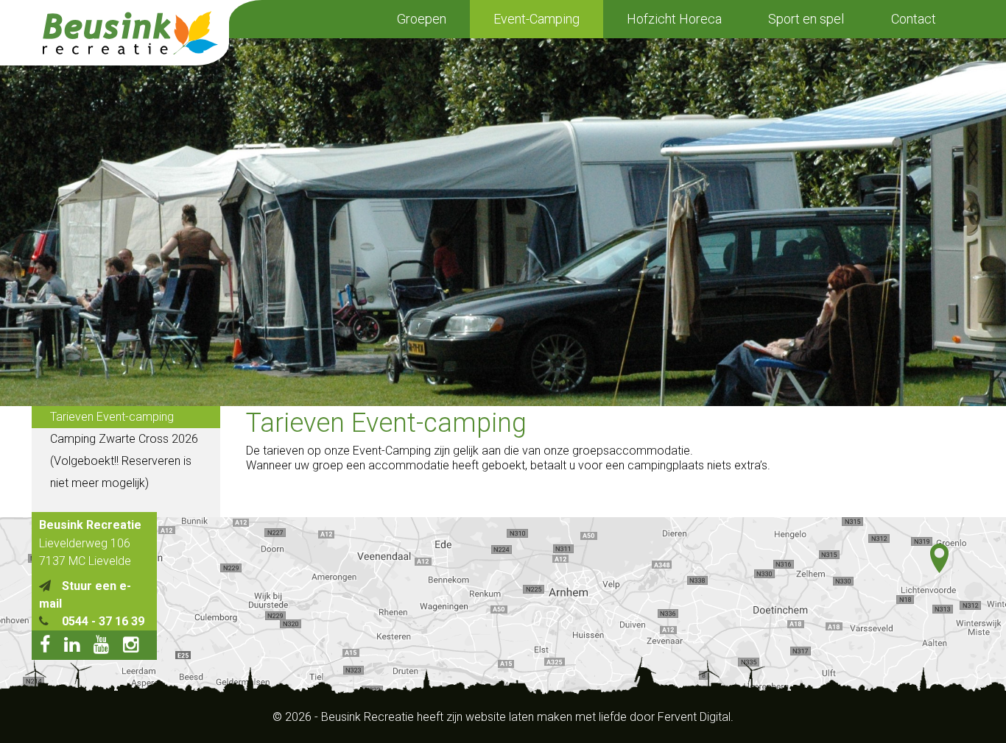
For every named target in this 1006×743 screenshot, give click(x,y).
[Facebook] (50, 647)
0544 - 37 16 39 (103, 621)
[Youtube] (107, 647)
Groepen (421, 18)
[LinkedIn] (77, 647)
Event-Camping (536, 18)
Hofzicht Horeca (674, 18)
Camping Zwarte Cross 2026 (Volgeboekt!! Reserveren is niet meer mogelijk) (124, 461)
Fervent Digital (694, 717)
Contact (913, 18)
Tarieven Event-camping (112, 417)
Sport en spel (806, 18)
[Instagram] (136, 647)
